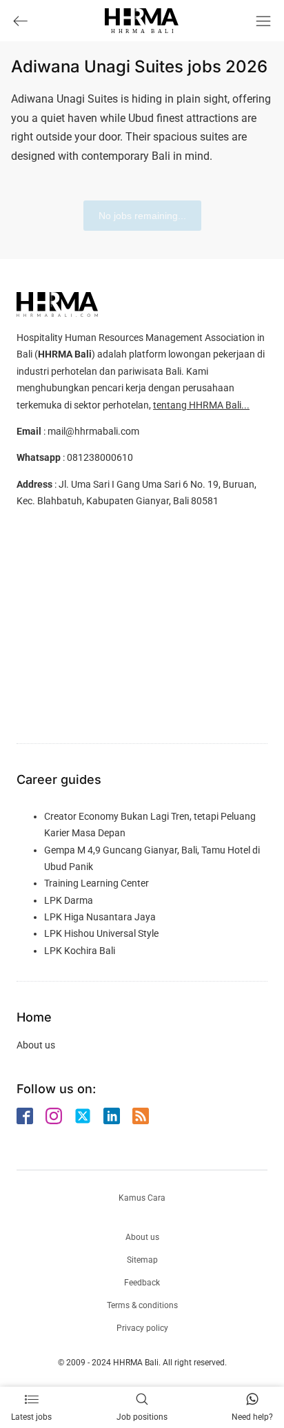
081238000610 (100, 457)
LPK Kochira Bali (79, 950)
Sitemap (142, 1260)
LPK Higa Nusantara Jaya (100, 916)
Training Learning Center (96, 883)
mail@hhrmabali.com (93, 431)
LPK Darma (68, 900)
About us (36, 1045)
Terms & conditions (142, 1305)
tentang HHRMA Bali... (201, 405)
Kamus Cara (142, 1198)
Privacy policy (142, 1328)
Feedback (142, 1282)
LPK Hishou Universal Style (101, 933)
